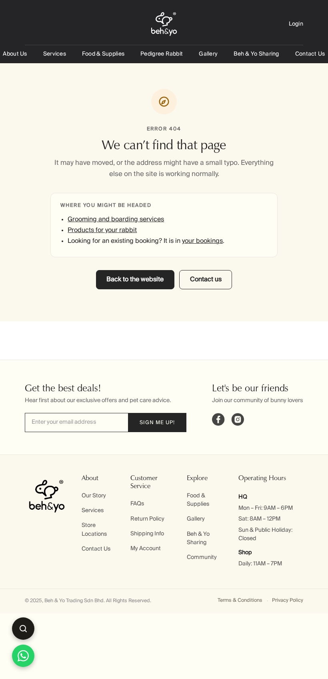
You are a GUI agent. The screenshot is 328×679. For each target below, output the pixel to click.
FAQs (137, 504)
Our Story (94, 496)
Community (202, 557)
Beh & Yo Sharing (256, 54)
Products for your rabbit (102, 230)
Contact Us (310, 54)
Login (296, 24)
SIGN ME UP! (157, 422)
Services (54, 54)
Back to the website (135, 279)
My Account (145, 548)
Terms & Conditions (240, 600)
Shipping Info (147, 534)
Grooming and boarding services (116, 219)
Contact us (206, 279)
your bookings (202, 241)
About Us (15, 54)
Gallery (208, 54)
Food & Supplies (103, 54)
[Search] (23, 628)
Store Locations (94, 530)
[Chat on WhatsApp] (23, 656)
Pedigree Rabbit (161, 54)
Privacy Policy (287, 600)
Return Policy (147, 519)
